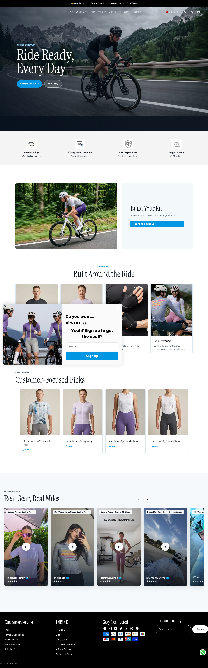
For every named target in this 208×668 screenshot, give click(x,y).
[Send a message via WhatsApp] (202, 652)
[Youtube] (115, 628)
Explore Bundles (145, 224)
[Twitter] (126, 628)
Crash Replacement (65, 644)
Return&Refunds (13, 644)
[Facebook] (105, 628)
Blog (58, 635)
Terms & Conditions (14, 635)
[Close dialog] (118, 307)
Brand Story (61, 630)
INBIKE (13, 663)
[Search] (185, 12)
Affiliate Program (64, 649)
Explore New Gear (29, 83)
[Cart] (198, 12)
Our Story (53, 83)
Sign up (200, 629)
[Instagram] (110, 628)
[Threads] (132, 628)
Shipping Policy (12, 649)
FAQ (7, 630)
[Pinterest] (137, 628)
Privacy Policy (11, 639)
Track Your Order (64, 654)
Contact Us (61, 639)
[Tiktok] (121, 628)
